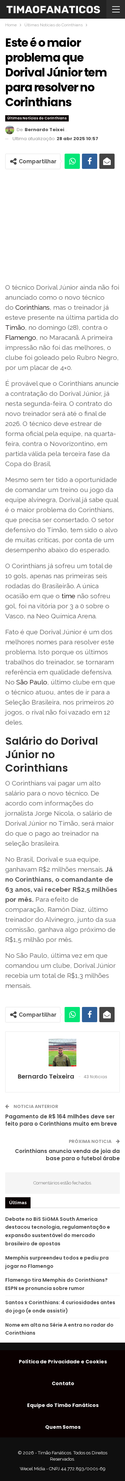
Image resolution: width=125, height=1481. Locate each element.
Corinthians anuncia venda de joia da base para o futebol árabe (67, 1154)
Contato (63, 1383)
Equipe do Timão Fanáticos (63, 1405)
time (68, 596)
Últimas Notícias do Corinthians (37, 118)
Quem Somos (63, 1427)
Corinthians (32, 307)
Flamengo (20, 337)
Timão (15, 327)
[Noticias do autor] (62, 1052)
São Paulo (31, 682)
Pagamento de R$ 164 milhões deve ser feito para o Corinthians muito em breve (61, 1120)
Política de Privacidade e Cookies (63, 1361)
